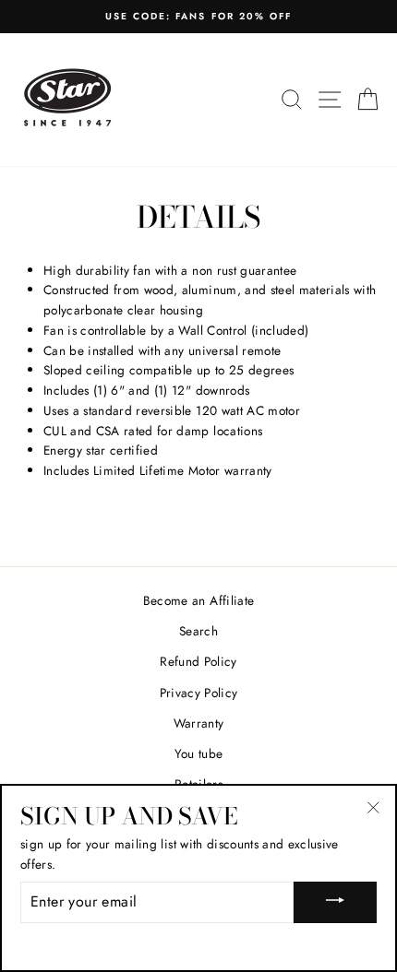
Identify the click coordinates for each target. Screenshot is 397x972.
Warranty (199, 723)
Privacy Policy (199, 692)
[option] (198, 16)
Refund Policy (198, 661)
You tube (198, 753)
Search (198, 631)
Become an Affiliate (198, 600)
